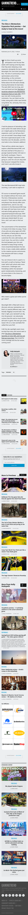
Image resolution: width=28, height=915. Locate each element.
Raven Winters (19, 641)
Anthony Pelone (6, 644)
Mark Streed (6, 501)
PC (13, 372)
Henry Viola (5, 641)
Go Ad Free (18, 13)
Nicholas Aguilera (12, 645)
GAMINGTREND (9, 913)
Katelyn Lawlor (15, 644)
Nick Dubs (5, 412)
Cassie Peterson (20, 640)
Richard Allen (21, 645)
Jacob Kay (4, 645)
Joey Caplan (11, 641)
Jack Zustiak (14, 646)
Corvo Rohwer (10, 643)
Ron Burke (14, 639)
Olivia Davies (5, 640)
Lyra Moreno (12, 640)
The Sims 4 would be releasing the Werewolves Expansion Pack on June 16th (13, 91)
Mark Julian (23, 644)
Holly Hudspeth (7, 32)
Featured (9, 395)
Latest (4, 395)
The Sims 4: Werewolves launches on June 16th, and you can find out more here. (13, 336)
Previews (4, 20)
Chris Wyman (6, 424)
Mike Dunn (15, 788)
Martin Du (22, 646)
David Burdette (7, 528)
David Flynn (6, 400)
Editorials (5, 632)
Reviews (4, 667)
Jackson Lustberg (6, 646)
